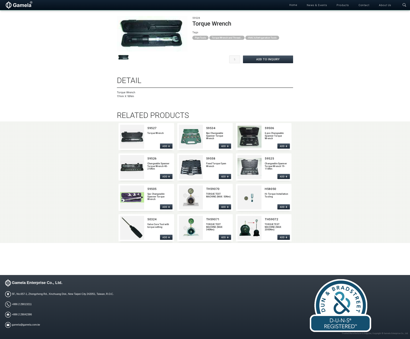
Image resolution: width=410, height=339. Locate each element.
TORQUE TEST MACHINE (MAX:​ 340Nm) (214, 227)
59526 (152, 158)
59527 (152, 128)
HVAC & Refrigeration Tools (262, 37)
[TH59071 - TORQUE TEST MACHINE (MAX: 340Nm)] (191, 228)
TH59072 (271, 219)
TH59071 (213, 219)
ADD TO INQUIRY (268, 59)
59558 (210, 158)
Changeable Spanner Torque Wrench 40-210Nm (158, 166)
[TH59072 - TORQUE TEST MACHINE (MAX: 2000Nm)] (249, 228)
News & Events (317, 5)
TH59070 (213, 189)
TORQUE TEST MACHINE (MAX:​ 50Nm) (218, 195)
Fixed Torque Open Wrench (216, 165)
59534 (210, 128)
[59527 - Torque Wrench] (132, 137)
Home (293, 5)
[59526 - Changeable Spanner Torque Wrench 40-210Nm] (132, 167)
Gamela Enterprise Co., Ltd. (37, 282)
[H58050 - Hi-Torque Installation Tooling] (249, 197)
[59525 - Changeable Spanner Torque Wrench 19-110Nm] (249, 167)
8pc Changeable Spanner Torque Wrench (214, 136)
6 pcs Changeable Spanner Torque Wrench (274, 136)
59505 (152, 189)
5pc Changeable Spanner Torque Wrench (155, 197)
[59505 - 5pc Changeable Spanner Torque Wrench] (132, 197)
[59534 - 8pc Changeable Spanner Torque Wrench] (191, 137)
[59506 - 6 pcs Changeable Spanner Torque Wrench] (249, 137)
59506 (269, 128)
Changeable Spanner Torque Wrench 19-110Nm (276, 166)
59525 (269, 158)
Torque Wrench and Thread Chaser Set (228, 37)
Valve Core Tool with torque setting (158, 225)
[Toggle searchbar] (404, 5)
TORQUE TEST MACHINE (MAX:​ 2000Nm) (273, 227)
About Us (385, 5)
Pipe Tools (200, 37)
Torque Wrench (155, 133)
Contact (364, 5)
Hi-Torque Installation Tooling (276, 195)
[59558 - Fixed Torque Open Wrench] (191, 167)
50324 (152, 219)
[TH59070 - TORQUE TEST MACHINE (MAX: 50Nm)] (191, 197)
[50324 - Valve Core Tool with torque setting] (132, 228)
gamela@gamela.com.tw (26, 324)
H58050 (270, 189)
